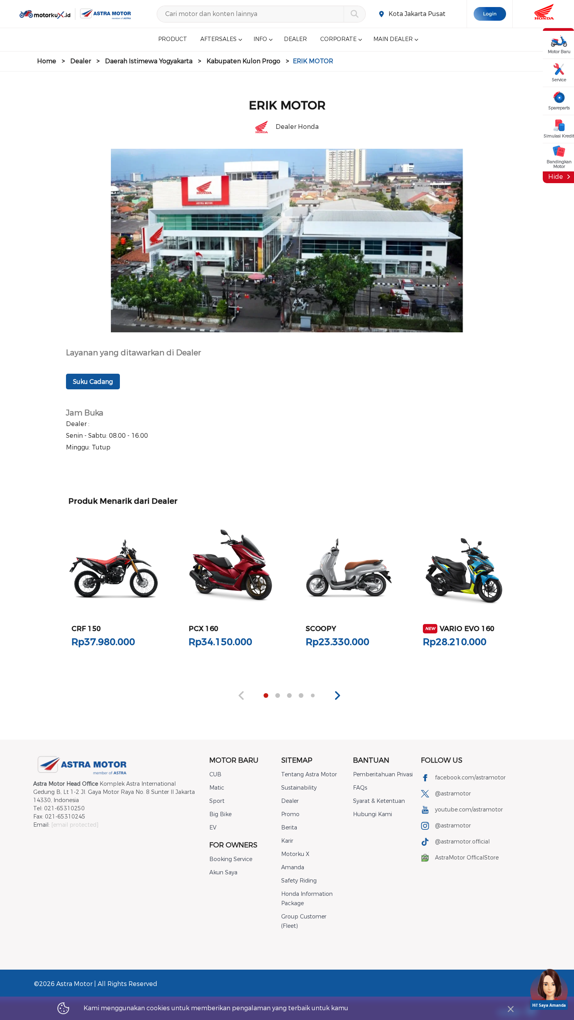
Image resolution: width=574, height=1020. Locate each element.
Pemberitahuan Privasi (383, 774)
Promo (290, 814)
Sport (217, 801)
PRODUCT (172, 39)
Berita (289, 827)
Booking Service (230, 859)
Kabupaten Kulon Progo (243, 61)
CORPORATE (338, 39)
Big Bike (220, 814)
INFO (260, 39)
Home (46, 61)
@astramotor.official (462, 841)
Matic (216, 788)
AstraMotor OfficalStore (467, 857)
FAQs (360, 788)
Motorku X (295, 854)
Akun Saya (223, 872)
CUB (215, 774)
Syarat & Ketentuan (379, 801)
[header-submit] (354, 14)
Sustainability (299, 788)
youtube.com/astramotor (469, 809)
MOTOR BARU (233, 760)
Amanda (292, 867)
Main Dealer (393, 39)
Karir (287, 841)
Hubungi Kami (372, 814)
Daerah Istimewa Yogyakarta (149, 61)
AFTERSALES (218, 39)
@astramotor (453, 793)
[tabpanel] (113, 588)
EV (212, 827)
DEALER (295, 39)
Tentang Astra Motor (309, 774)
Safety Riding (299, 880)
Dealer (80, 61)
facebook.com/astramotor (470, 777)
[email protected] (74, 825)
